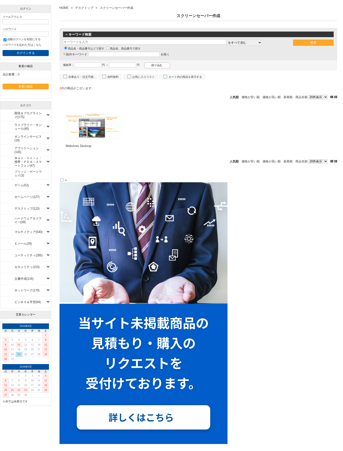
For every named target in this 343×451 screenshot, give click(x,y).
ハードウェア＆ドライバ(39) (28, 220)
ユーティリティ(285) (28, 255)
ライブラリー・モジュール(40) (28, 126)
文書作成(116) (23, 278)
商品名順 (301, 97)
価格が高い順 (271, 97)
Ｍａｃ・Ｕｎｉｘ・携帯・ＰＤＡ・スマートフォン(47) (28, 161)
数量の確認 (26, 86)
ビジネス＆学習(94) (27, 302)
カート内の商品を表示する (185, 77)
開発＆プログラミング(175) (28, 115)
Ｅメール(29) (23, 243)
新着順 (288, 97)
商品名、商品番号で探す (125, 48)
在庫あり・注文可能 (81, 77)
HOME (64, 8)
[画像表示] (332, 97)
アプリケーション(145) (26, 150)
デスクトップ (84, 8)
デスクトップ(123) (26, 208)
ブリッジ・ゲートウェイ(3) (28, 173)
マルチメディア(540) (28, 232)
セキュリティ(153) (26, 267)
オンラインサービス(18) (28, 138)
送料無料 (113, 77)
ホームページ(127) (26, 197)
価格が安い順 (251, 97)
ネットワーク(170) (26, 290)
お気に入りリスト (143, 77)
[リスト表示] (335, 97)
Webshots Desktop (78, 146)
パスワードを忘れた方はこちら (22, 44)
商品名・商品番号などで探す (86, 48)
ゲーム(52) (21, 185)
